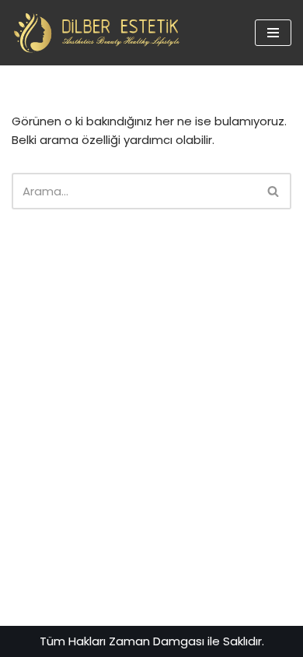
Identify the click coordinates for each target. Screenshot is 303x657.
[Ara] (273, 191)
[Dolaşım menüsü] (273, 32)
